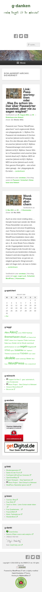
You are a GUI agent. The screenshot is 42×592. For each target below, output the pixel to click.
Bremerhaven (12, 336)
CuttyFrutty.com (15, 545)
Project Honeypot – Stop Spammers (18, 480)
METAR (19, 343)
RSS (26, 36)
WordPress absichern (27, 200)
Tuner (30, 353)
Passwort (16, 180)
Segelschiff (32, 347)
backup (29, 333)
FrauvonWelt (10, 512)
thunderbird (13, 353)
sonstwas (22, 178)
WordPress (10, 278)
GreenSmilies (13, 532)
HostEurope (31, 340)
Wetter (28, 359)
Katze (10, 343)
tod (18, 354)
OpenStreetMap (11, 477)
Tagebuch (29, 350)
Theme (7, 354)
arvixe (20, 333)
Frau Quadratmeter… (13, 509)
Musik (24, 343)
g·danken (21, 5)
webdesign (23, 358)
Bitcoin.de (9, 389)
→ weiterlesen (19, 171)
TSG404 (24, 353)
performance (9, 347)
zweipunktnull (32, 364)
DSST (7, 340)
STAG (7, 350)
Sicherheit (24, 180)
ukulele (10, 358)
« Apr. (7, 316)
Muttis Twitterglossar (13, 514)
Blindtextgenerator (12, 470)
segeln (24, 346)
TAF (25, 350)
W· (33, 115)
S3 (15, 347)
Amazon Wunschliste (13, 387)
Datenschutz (32, 337)
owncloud (30, 343)
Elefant (11, 340)
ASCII (24, 333)
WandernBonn (11, 517)
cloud (23, 337)
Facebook (16, 36)
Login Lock (22, 276)
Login (15, 276)
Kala (6, 343)
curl (27, 337)
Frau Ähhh (9, 502)
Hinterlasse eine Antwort (14, 117)
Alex (7, 332)
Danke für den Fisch (13, 473)
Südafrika (18, 350)
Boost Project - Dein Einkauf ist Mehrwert (22, 384)
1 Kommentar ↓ (26, 210)
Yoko (26, 364)
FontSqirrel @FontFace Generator (17, 475)
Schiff (18, 347)
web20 (17, 358)
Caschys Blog (11, 500)
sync (12, 350)
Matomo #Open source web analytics (18, 534)
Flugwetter (20, 340)
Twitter (21, 36)
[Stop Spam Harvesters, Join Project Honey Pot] (21, 568)
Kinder (14, 343)
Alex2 (13, 332)
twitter (33, 353)
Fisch (15, 340)
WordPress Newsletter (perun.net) (17, 485)
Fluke (26, 340)
